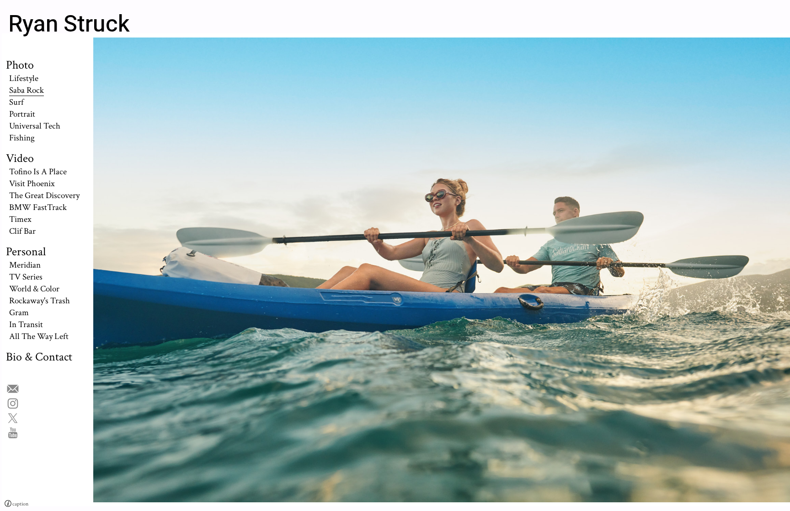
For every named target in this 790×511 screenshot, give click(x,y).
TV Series (26, 276)
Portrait (22, 113)
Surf (16, 102)
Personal (26, 251)
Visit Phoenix (32, 183)
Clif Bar (22, 231)
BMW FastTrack (38, 207)
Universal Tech (34, 125)
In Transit (26, 324)
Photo (20, 65)
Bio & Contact (39, 357)
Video (20, 158)
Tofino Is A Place (38, 171)
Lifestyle (23, 78)
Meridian (25, 264)
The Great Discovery (44, 195)
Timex (20, 219)
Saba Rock (26, 90)
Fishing (22, 137)
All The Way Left (39, 336)
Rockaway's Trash (39, 300)
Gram (19, 312)
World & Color (34, 288)
